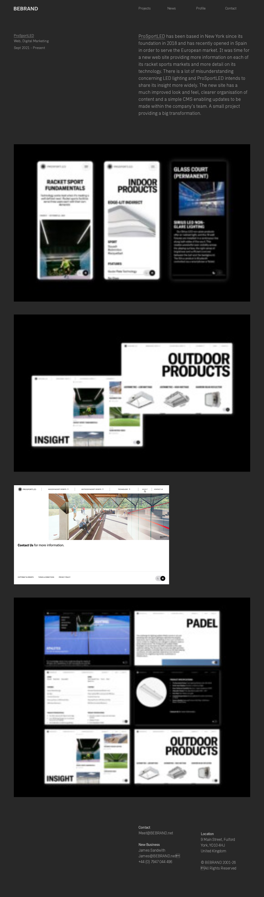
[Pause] (16, 582)
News (171, 8)
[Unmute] (161, 582)
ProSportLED (24, 35)
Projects (144, 8)
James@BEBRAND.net (159, 856)
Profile (201, 8)
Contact (231, 8)
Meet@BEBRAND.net (155, 833)
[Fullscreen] (166, 582)
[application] (91, 535)
